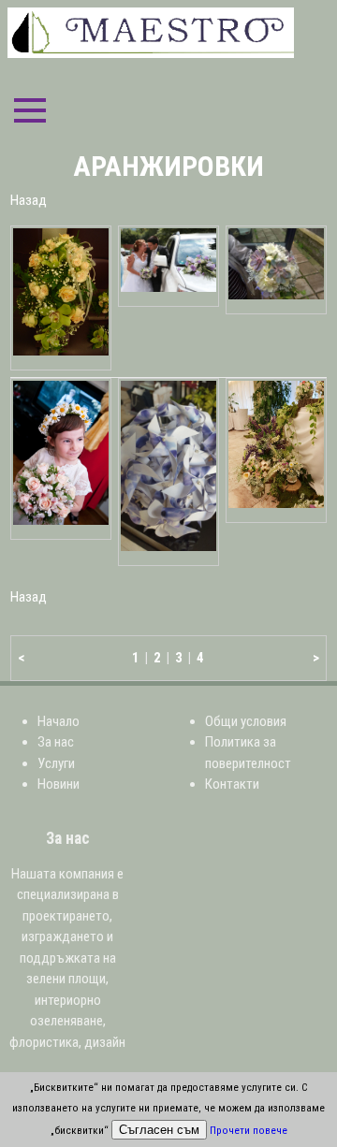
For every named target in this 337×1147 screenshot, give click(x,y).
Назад (28, 200)
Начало (58, 721)
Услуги (56, 763)
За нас (55, 741)
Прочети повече (248, 1131)
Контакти (232, 784)
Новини (58, 784)
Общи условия (245, 721)
